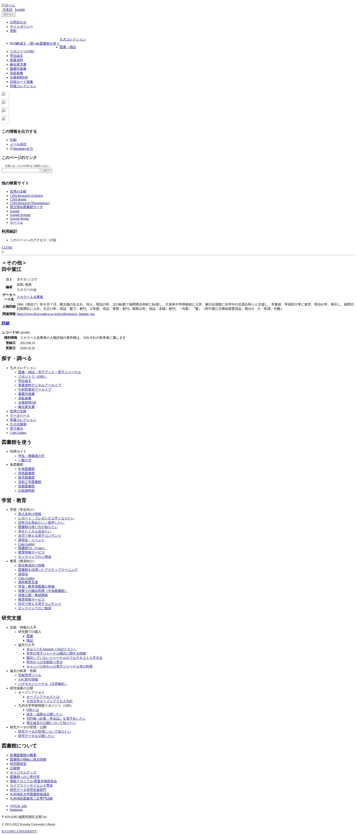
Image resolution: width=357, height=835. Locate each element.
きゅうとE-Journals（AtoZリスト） (51, 649)
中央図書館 (26, 469)
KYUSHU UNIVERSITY (19, 831)
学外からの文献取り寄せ (44, 662)
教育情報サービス (31, 552)
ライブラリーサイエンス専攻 (31, 785)
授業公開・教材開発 (33, 595)
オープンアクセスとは (43, 697)
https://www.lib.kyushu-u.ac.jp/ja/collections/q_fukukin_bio (56, 314)
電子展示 (16, 428)
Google (15, 211)
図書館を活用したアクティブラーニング (48, 569)
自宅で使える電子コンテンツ (39, 535)
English (20, 9)
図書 (29, 636)
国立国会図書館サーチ (26, 207)
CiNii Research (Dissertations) (30, 203)
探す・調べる (30, 43)
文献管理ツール (29, 675)
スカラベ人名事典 (30, 297)
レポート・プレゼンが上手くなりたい (46, 518)
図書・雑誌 (68, 47)
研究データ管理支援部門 (28, 790)
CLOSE (7, 247)
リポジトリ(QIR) (22, 51)
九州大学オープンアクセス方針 (49, 701)
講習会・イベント (31, 540)
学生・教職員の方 (31, 456)
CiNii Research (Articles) (26, 195)
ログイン (8, 14)
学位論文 (16, 55)
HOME (15, 43)
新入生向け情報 (29, 514)
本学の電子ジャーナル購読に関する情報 (56, 653)
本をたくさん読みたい (34, 531)
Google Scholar (20, 215)
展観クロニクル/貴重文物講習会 (33, 781)
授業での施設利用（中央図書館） (43, 591)
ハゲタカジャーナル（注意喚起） (43, 684)
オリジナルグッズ (23, 772)
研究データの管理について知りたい (44, 731)
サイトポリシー (21, 26)
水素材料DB (19, 77)
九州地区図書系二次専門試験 (31, 798)
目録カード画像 (21, 82)
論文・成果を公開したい (44, 714)
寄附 (13, 31)
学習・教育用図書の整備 (36, 586)
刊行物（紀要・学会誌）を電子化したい (56, 718)
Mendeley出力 (23, 148)
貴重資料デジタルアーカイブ (39, 385)
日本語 (7, 9)
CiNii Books (18, 199)
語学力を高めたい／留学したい (41, 522)
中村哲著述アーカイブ (34, 389)
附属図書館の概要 (23, 755)
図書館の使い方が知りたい (38, 527)
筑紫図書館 (26, 486)
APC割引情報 (28, 679)
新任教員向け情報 (31, 565)
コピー (46, 170)
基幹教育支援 (28, 582)
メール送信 (18, 144)
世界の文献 (18, 191)
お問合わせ (18, 22)
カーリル (16, 222)
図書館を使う (50, 43)
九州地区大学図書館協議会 (30, 794)
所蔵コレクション (23, 86)
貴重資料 (16, 60)
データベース (20, 415)
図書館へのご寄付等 (25, 777)
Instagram (16, 809)
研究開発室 (18, 764)
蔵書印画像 (18, 68)
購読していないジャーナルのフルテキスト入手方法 (64, 658)
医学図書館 (26, 477)
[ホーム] (8, 5)
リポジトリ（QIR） (32, 376)
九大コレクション (73, 39)
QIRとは (32, 710)
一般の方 (24, 460)
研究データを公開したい (36, 736)
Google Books (19, 218)
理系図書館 (26, 473)
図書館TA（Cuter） (32, 548)
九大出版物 (18, 424)
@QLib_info (18, 806)
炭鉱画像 (16, 73)
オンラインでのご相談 (34, 556)
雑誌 (29, 640)
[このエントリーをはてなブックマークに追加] (5, 114)
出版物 (15, 768)
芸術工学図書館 (29, 482)
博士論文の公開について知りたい (51, 723)
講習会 (23, 574)
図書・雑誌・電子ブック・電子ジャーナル (49, 372)
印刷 (13, 140)
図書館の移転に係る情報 (28, 759)
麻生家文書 (18, 64)
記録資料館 (26, 490)
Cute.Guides (18, 432)
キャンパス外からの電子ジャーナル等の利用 (59, 666)
